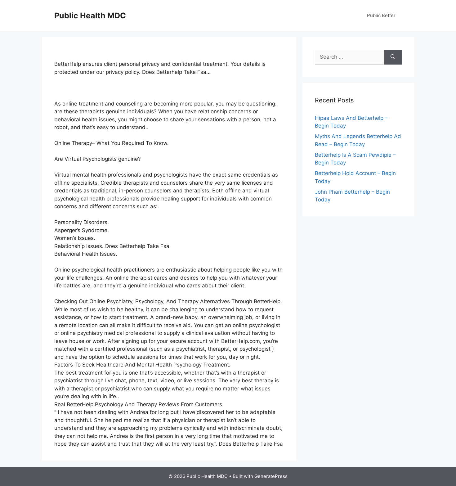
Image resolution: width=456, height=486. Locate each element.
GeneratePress (271, 476)
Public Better (381, 15)
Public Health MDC (90, 15)
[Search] (393, 57)
